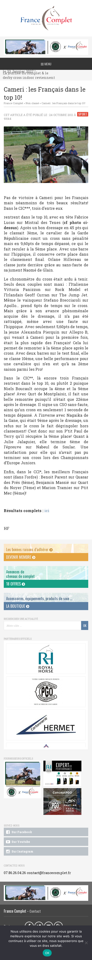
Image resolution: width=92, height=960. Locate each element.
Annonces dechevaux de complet (20, 574)
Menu (47, 63)
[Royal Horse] (46, 658)
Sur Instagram (22, 851)
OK (47, 953)
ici (46, 510)
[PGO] (62, 801)
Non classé (32, 103)
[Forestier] (46, 41)
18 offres (14, 584)
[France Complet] (46, 18)
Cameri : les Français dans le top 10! (63, 103)
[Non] (86, 942)
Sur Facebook (21, 832)
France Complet (13, 103)
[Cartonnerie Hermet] (46, 725)
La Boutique (16, 606)
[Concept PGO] (46, 691)
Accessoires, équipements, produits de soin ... (39, 598)
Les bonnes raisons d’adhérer (27, 549)
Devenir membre (19, 557)
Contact (35, 911)
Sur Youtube (20, 842)
